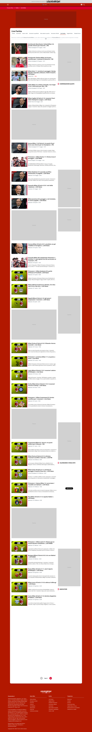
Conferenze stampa (34, 711)
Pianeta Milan (10, 8)
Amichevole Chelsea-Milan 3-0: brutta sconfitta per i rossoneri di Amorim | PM (40, 58)
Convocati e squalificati (34, 33)
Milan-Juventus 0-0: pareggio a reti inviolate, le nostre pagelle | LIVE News (42, 199)
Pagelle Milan (70, 33)
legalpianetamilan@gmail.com (15, 721)
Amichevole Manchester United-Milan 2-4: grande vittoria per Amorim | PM (41, 44)
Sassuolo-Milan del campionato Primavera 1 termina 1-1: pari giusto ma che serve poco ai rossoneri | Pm (42, 259)
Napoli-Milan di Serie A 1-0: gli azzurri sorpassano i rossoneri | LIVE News (39, 299)
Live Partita (62, 33)
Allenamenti (32, 707)
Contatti (69, 701)
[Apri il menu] (8, 5)
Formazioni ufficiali (55, 33)
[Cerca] (84, 5)
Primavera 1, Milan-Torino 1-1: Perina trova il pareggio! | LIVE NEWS (42, 157)
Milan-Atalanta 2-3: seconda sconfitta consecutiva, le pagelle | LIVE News (39, 172)
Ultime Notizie (33, 699)
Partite (17, 7)
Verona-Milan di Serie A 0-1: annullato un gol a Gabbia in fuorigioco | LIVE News (42, 244)
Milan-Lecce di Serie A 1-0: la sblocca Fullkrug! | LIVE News (42, 583)
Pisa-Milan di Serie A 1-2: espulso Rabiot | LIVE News (41, 497)
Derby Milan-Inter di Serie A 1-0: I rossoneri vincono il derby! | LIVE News (41, 384)
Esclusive (32, 702)
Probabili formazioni (78, 33)
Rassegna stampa (33, 701)
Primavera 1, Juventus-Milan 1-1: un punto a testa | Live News (41, 357)
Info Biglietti (32, 706)
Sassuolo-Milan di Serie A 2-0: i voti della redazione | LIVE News (40, 186)
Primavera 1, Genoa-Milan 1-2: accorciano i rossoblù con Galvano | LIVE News (41, 484)
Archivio (69, 702)
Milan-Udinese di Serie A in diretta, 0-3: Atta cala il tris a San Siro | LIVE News (41, 285)
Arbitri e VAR (25, 33)
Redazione (69, 699)
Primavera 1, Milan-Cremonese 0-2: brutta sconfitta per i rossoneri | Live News (41, 398)
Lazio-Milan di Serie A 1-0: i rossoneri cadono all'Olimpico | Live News (42, 371)
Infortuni (32, 704)
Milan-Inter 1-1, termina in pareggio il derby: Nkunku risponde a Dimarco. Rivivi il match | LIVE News (42, 72)
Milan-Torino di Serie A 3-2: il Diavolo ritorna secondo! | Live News (41, 344)
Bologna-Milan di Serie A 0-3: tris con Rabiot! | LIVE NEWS (42, 556)
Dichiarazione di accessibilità (73, 707)
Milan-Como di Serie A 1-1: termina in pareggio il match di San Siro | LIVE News (41, 470)
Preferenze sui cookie (71, 709)
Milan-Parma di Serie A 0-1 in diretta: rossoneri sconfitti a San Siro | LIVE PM (40, 456)
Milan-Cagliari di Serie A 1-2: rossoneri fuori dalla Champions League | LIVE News (41, 99)
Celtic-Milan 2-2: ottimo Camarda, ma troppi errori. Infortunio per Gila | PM (42, 85)
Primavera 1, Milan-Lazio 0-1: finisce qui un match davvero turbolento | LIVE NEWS (41, 542)
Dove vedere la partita (45, 33)
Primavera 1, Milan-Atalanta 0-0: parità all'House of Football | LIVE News (40, 272)
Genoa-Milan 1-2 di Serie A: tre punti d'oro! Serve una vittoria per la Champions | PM (41, 144)
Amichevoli (18, 33)
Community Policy (71, 704)
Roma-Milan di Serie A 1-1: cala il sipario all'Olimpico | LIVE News (40, 569)
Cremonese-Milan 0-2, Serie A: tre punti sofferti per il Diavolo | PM (40, 443)
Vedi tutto (69, 488)
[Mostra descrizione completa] (46, 39)
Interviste (32, 709)
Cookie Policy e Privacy (72, 706)
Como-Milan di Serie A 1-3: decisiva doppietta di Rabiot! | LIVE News (42, 596)
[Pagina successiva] (50, 678)
